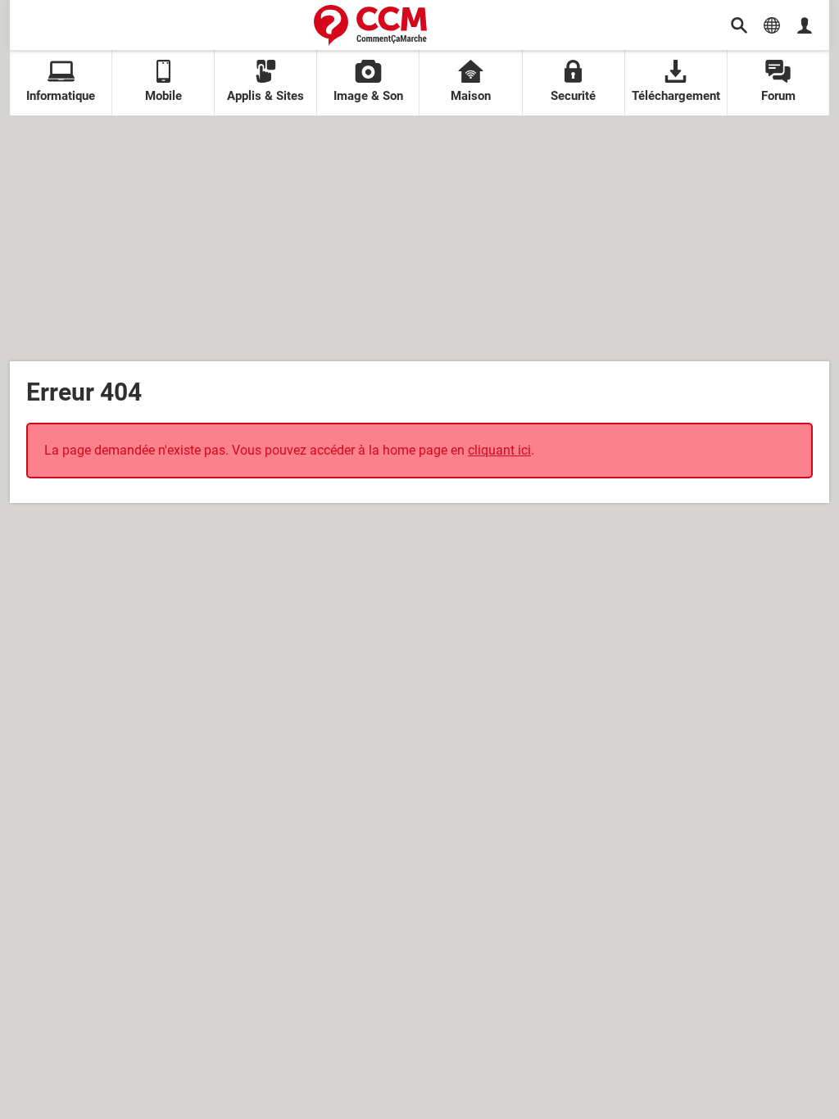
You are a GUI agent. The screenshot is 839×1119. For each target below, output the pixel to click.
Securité (573, 95)
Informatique (60, 95)
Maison (471, 95)
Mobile (163, 95)
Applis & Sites (265, 95)
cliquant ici (499, 450)
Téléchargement (676, 95)
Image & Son (368, 95)
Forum (778, 95)
